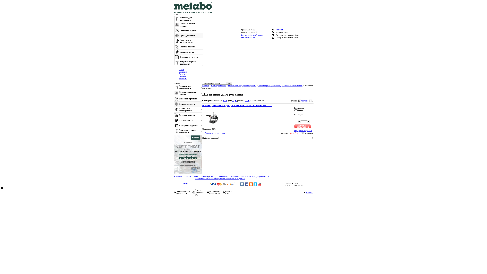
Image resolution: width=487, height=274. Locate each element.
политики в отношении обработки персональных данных (220, 179)
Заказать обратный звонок (252, 35)
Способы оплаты (191, 176)
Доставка (183, 72)
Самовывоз (223, 176)
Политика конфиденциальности (255, 176)
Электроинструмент (189, 57)
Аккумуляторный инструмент (188, 63)
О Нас (181, 69)
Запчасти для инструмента (186, 19)
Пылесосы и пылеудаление (186, 41)
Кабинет (279, 30)
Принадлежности (187, 36)
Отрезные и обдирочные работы (242, 86)
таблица (304, 101)
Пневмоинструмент (188, 30)
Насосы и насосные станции (188, 25)
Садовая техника (187, 47)
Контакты (183, 79)
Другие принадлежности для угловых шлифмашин (280, 86)
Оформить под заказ (303, 131)
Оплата (182, 74)
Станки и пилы (187, 52)
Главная (205, 86)
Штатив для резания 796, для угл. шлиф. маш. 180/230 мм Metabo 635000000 (237, 106)
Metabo (185, 183)
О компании (234, 176)
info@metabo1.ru (248, 38)
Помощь (182, 76)
